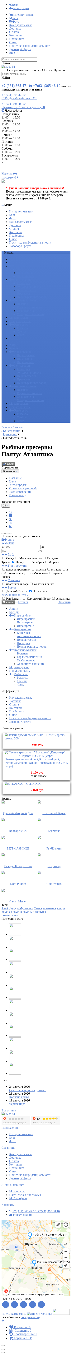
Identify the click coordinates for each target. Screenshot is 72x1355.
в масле (56, 569)
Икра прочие (25, 276)
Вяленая (22, 303)
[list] (6, 533)
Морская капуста (30, 558)
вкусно (17, 911)
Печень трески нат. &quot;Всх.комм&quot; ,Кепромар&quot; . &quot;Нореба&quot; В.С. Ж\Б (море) (36, 763)
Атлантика (39, 591)
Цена (12, 481)
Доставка (15, 28)
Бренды (14, 262)
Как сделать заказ (20, 25)
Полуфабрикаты (20, 321)
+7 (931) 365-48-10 (14, 103)
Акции (13, 259)
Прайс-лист (16, 38)
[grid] (3, 533)
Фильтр (9, 463)
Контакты (15, 35)
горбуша (40, 911)
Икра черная (25, 272)
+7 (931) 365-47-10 (14, 94)
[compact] (10, 533)
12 (10, 512)
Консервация (22, 279)
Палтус (20, 562)
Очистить (64, 602)
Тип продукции (18, 565)
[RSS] (6, 1305)
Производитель (18, 594)
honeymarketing (30, 1317)
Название (15, 478)
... (10, 338)
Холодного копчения (30, 314)
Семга (38, 908)
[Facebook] (15, 1305)
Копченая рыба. (19, 1097)
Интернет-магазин (24, 14)
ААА (5, 908)
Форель (53, 562)
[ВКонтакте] (23, 1305)
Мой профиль (18, 1198)
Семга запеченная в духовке (27, 1090)
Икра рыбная (22, 266)
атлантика (49, 908)
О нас (13, 42)
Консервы (23, 283)
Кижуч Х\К (33, 783)
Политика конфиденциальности (30, 45)
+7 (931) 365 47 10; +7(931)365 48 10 (31, 86)
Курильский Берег (38, 598)
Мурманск (26, 908)
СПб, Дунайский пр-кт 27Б (19, 98)
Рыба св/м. (21, 324)
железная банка (43, 584)
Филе (20, 335)
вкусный (28, 911)
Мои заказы (17, 1191)
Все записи (9, 1110)
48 (10, 522)
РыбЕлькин (13, 598)
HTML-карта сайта (14, 1313)
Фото (15, 21)
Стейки (22, 331)
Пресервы (23, 293)
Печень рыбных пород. (32, 297)
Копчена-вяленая (25, 300)
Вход (15, 4)
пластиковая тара (17, 584)
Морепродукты (19, 317)
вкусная (7, 911)
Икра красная (26, 269)
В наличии (16, 495)
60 (10, 526)
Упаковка (14, 580)
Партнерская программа (25, 1194)
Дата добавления (20, 491)
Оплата (14, 32)
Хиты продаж (18, 485)
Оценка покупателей (23, 488)
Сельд (10, 558)
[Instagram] (41, 1305)
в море (61, 908)
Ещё (12, 52)
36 (10, 519)
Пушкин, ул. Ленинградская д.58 (23, 107)
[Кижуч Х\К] (14, 783)
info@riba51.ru (22, 1214)
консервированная (18, 569)
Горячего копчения (29, 307)
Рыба (11, 554)
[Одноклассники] (32, 1305)
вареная (41, 569)
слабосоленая (39, 573)
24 (10, 515)
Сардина (52, 558)
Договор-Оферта (20, 49)
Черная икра (17, 1104)
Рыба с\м (22, 328)
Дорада (14, 908)
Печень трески (26, 290)
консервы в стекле (29, 286)
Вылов (12, 587)
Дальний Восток (17, 591)
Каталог (23, 602)
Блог (15, 18)
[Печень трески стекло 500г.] (24, 735)
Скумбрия (37, 562)
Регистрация (21, 8)
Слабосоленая (26, 310)
